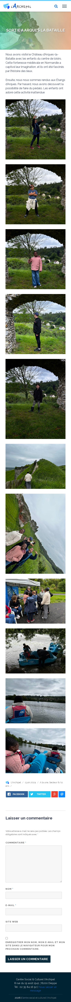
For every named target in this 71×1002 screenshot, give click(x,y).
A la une (44, 782)
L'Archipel (16, 782)
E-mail (11, 905)
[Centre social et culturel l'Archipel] (17, 6)
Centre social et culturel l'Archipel (39, 997)
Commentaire (16, 842)
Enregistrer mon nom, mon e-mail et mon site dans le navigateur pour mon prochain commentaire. (35, 945)
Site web (12, 921)
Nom (9, 889)
